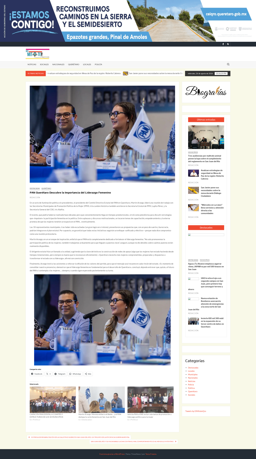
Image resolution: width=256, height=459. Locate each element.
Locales (87, 64)
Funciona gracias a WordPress (112, 454)
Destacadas (35, 188)
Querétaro (73, 64)
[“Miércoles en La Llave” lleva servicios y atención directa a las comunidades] (177, 73)
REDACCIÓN (35, 197)
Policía (98, 64)
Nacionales (58, 64)
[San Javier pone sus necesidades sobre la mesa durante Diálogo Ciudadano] (99, 73)
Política (191, 388)
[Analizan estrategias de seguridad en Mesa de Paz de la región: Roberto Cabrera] (193, 173)
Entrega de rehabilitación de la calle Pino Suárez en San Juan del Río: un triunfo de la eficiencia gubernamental (80, 437)
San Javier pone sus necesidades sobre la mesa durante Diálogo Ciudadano (137, 73)
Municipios (193, 152)
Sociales (44, 64)
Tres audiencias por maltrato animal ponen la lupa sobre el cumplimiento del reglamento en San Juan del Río (204, 159)
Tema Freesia (150, 454)
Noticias (32, 64)
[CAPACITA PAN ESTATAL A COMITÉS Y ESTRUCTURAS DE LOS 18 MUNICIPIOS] (53, 400)
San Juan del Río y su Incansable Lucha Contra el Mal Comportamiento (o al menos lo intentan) (132, 441)
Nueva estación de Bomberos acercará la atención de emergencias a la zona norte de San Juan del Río (206, 304)
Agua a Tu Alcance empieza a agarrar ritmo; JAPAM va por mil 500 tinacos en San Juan (206, 266)
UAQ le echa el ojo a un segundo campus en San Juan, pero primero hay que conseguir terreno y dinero (205, 283)
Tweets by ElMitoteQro (195, 411)
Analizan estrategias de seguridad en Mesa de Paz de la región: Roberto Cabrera (57, 73)
